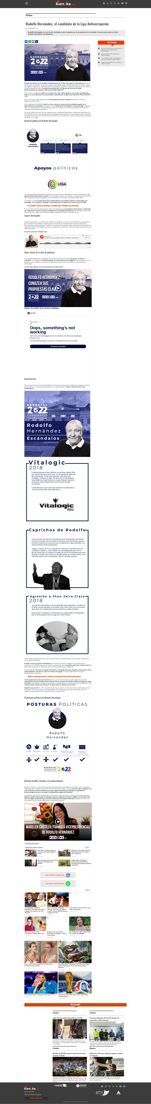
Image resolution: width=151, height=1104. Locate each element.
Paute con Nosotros (36, 1098)
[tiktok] (108, 3)
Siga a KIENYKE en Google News (55, 875)
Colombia (56, 1013)
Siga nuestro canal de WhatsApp (55, 883)
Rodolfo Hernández (31, 844)
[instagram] (111, 3)
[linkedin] (118, 3)
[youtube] (122, 3)
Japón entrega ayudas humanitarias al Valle (67, 1018)
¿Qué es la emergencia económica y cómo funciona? (111, 63)
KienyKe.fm (26, 250)
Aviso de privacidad (29, 1091)
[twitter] (115, 3)
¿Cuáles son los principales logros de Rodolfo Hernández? (41, 250)
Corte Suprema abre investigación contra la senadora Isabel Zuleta (111, 58)
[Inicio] (66, 3)
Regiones (93, 1048)
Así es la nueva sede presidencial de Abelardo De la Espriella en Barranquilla (112, 50)
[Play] (58, 288)
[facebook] (126, 3)
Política (29, 15)
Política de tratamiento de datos (32, 1094)
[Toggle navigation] (26, 3)
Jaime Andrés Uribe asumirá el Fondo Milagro (110, 54)
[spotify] (104, 3)
